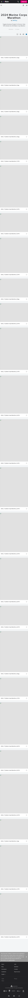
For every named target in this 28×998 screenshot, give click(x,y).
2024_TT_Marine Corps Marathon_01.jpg (10, 85)
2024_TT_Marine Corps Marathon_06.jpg (10, 673)
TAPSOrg (14, 20)
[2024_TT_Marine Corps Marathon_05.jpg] (14, 288)
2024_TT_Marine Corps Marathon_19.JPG (10, 274)
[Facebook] (9, 996)
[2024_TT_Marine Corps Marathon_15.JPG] (14, 186)
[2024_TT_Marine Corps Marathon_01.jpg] (14, 73)
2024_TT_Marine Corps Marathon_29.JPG (10, 770)
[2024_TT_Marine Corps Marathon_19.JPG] (14, 255)
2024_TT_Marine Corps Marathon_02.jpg (10, 57)
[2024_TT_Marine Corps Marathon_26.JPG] (14, 615)
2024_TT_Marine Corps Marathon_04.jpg (10, 136)
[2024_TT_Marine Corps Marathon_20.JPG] (14, 312)
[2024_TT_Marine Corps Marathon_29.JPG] (14, 759)
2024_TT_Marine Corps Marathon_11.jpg (10, 841)
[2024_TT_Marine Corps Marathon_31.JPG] (14, 866)
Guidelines (3, 971)
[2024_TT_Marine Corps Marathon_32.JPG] (14, 914)
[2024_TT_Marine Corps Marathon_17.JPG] (14, 150)
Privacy (15, 978)
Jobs (15, 964)
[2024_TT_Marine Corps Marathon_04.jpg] (14, 125)
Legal (2, 978)
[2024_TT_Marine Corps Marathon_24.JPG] (14, 532)
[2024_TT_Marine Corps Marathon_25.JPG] (14, 579)
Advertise (16, 966)
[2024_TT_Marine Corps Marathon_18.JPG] (14, 222)
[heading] (6, 1)
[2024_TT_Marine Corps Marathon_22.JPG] (14, 395)
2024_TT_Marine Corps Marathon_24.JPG (10, 553)
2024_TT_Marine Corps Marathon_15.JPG (10, 209)
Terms (2, 980)
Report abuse (17, 971)
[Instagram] (19, 996)
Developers (4, 969)
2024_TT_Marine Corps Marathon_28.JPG (10, 746)
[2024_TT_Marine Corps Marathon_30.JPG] (14, 793)
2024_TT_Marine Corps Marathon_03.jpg (10, 111)
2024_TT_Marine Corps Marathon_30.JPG (10, 815)
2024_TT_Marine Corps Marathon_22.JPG (10, 415)
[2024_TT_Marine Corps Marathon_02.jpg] (14, 46)
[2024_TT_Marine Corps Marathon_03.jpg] (14, 99)
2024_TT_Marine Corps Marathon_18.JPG (10, 233)
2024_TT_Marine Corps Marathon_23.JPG (10, 508)
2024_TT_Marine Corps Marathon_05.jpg (10, 299)
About (2, 964)
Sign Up (24, 1)
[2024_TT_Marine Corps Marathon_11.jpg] (14, 829)
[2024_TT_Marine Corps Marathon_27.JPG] (14, 687)
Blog (2, 966)
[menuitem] (18, 2)
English (3, 974)
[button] (23, 5)
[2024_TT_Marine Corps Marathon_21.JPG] (14, 349)
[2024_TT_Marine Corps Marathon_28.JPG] (14, 723)
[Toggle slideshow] (17, 34)
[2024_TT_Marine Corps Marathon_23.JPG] (14, 487)
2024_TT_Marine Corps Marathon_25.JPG (10, 601)
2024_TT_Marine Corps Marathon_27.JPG (10, 698)
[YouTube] (14, 996)
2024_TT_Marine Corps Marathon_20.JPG (10, 323)
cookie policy (12, 960)
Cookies (16, 969)
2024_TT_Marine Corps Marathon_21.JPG (10, 371)
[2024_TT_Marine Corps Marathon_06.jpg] (14, 651)
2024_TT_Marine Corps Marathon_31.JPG (10, 889)
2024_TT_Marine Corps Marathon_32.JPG (10, 937)
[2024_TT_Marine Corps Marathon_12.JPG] (14, 440)
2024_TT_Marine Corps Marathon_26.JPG (10, 627)
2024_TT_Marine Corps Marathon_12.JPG (10, 463)
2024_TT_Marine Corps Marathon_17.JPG (10, 161)
